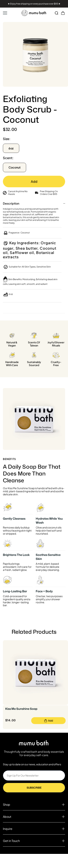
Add (34, 181)
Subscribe (34, 787)
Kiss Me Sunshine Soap (21, 709)
